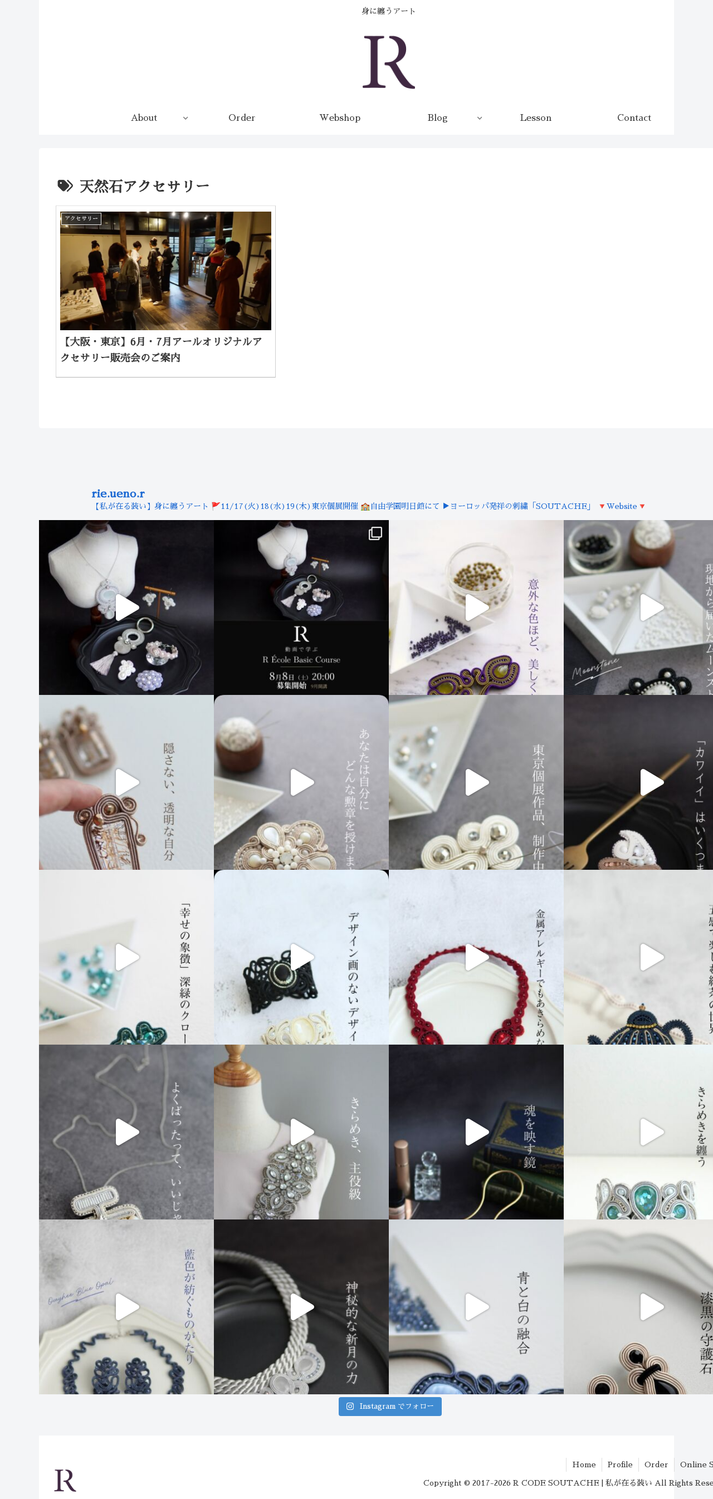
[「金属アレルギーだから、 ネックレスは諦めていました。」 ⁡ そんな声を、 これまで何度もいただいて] (476, 957)
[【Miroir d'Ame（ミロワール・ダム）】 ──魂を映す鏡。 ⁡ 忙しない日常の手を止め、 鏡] (476, 1132)
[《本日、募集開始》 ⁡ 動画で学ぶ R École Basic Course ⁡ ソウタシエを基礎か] (126, 607)
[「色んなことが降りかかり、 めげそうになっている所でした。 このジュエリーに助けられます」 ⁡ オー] (126, 1306)
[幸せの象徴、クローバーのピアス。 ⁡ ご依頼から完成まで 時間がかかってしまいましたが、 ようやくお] (126, 957)
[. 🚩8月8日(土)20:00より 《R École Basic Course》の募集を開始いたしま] (301, 607)
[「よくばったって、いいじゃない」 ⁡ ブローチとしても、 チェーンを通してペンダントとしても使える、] (126, 1132)
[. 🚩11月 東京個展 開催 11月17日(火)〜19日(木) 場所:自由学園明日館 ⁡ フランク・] (301, 957)
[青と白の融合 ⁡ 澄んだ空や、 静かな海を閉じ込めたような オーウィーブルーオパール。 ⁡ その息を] (476, 1306)
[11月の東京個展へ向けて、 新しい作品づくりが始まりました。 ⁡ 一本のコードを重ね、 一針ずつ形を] (476, 782)
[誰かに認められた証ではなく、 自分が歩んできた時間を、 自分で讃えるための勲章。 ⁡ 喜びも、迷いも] (301, 782)
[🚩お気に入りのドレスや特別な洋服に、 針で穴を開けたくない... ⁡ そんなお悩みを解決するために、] (301, 1132)
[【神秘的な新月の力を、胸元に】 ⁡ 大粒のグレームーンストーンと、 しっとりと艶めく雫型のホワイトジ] (301, 1306)
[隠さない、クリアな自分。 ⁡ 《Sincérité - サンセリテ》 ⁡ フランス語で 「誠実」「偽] (126, 782)
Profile (620, 1464)
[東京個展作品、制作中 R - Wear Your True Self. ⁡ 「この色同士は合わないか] (476, 607)
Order (656, 1464)
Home (584, 1464)
